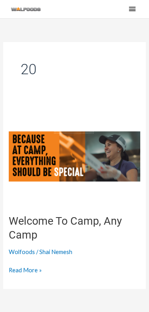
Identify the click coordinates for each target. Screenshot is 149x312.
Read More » (25, 269)
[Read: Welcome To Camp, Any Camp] (74, 155)
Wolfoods (22, 251)
